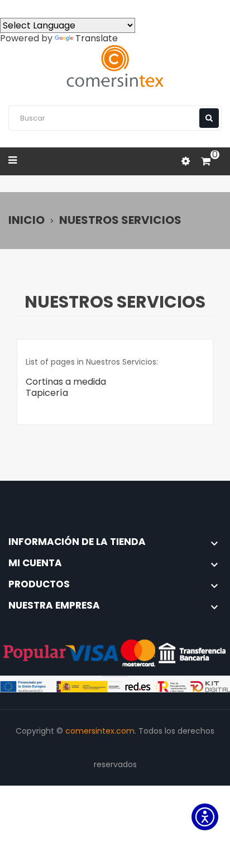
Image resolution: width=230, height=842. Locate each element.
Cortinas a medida (66, 381)
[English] (29, 8)
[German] (89, 8)
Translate (96, 38)
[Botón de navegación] (209, 118)
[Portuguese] (49, 8)
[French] (69, 8)
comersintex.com (100, 730)
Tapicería (47, 392)
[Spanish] (9, 8)
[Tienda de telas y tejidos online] (115, 66)
